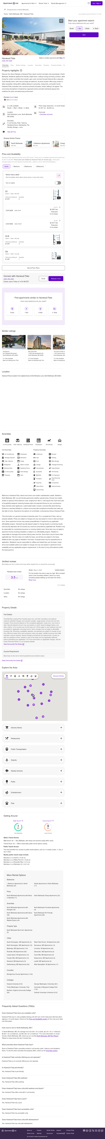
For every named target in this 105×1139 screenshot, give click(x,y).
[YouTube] (96, 1130)
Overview (5, 65)
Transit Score (47, 821)
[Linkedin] (87, 1130)
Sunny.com (50, 1133)
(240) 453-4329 (7, 61)
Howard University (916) (15, 984)
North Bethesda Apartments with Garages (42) (17, 908)
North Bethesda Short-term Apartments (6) (19, 931)
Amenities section (52, 1051)
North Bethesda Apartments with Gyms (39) (19, 914)
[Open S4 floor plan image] (56, 255)
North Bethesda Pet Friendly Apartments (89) (43, 914)
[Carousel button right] (62, 36)
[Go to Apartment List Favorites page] (89, 3)
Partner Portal (70, 1133)
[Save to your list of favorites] (61, 21)
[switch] (58, 182)
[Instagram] (99, 1130)
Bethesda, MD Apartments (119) (17, 948)
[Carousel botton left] (5, 36)
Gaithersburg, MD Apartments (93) (18, 964)
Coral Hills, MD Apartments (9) (44, 955)
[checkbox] (12, 310)
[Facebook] (90, 1130)
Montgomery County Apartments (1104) (20, 974)
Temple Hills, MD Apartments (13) (18, 958)
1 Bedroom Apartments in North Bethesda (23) (17, 884)
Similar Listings (21, 65)
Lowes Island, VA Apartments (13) (18, 955)
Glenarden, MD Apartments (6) (44, 952)
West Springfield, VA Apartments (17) (46, 964)
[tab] (6, 166)
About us (29, 1130)
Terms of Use (30, 1133)
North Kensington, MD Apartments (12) (19, 945)
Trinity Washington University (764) (18, 987)
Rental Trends (50, 1130)
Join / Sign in (96, 3)
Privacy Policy (70, 1130)
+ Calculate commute (45, 114)
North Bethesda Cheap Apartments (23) (47, 895)
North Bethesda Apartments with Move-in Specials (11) (19, 896)
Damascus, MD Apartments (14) (44, 945)
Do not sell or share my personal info (37, 1136)
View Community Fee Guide (13, 644)
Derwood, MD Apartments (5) (16, 961)
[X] (93, 1130)
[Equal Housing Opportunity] (84, 1130)
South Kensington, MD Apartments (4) (19, 942)
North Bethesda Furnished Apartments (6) (46, 908)
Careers (39, 1130)
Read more (32, 580)
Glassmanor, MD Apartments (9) (44, 958)
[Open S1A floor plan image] (56, 239)
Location (30, 65)
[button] (34, 698)
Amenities (38, 65)
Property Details (56, 65)
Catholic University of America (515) (45, 992)
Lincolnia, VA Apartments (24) (43, 948)
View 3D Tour (11, 132)
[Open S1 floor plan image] (56, 195)
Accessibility (59, 1133)
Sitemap (39, 1133)
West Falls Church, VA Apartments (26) (47, 942)
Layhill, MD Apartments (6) (42, 961)
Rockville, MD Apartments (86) (17, 952)
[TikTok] (102, 1130)
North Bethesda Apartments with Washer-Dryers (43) (17, 919)
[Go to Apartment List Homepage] (10, 3)
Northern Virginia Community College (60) (19, 991)
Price (12, 65)
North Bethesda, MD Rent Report (47, 1036)
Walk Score (17, 821)
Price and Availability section (38, 1019)
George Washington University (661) (46, 984)
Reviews (46, 65)
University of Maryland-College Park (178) (45, 988)
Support (58, 1130)
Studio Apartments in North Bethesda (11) (46, 884)
